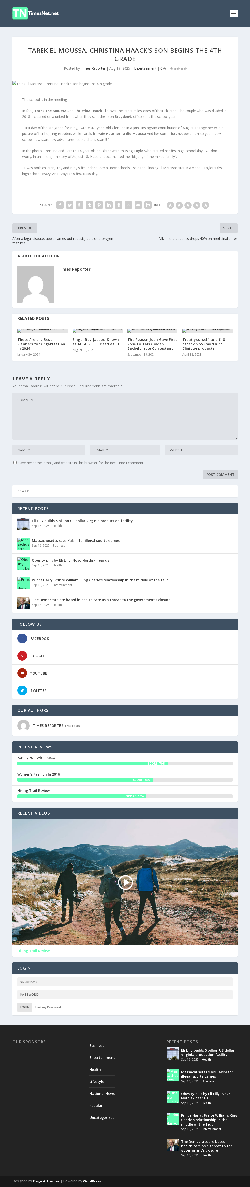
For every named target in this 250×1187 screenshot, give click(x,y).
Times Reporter (93, 68)
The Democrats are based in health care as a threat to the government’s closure (101, 599)
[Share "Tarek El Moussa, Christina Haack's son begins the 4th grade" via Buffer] (119, 205)
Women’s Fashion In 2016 (38, 774)
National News (102, 1093)
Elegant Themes (46, 1181)
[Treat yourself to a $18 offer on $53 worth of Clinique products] (207, 331)
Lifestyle (96, 1081)
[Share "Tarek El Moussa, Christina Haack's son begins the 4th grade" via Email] (138, 205)
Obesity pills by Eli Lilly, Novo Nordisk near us (70, 560)
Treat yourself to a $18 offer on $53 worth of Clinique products (203, 344)
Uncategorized (102, 1117)
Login (24, 1007)
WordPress (92, 1181)
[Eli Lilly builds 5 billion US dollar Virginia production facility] (23, 524)
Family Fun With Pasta (36, 757)
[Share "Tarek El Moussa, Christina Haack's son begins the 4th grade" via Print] (148, 205)
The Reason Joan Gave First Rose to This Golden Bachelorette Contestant (152, 344)
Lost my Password (48, 1007)
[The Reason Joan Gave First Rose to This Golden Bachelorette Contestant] (152, 331)
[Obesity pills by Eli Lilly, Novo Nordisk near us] (23, 563)
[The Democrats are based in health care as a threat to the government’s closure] (23, 603)
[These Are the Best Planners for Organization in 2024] (42, 331)
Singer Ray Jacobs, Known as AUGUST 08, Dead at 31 (96, 341)
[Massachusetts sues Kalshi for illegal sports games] (23, 544)
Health (57, 526)
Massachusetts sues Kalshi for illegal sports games (76, 540)
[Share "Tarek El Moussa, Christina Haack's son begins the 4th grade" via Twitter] (70, 205)
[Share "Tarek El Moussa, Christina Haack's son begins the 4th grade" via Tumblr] (89, 205)
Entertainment (145, 68)
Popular (96, 1105)
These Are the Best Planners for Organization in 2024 (41, 344)
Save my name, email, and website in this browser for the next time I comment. (81, 462)
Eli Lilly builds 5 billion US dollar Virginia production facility (82, 520)
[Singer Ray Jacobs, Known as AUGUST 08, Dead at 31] (98, 331)
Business (59, 545)
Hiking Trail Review (33, 790)
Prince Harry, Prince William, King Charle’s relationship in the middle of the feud (100, 580)
